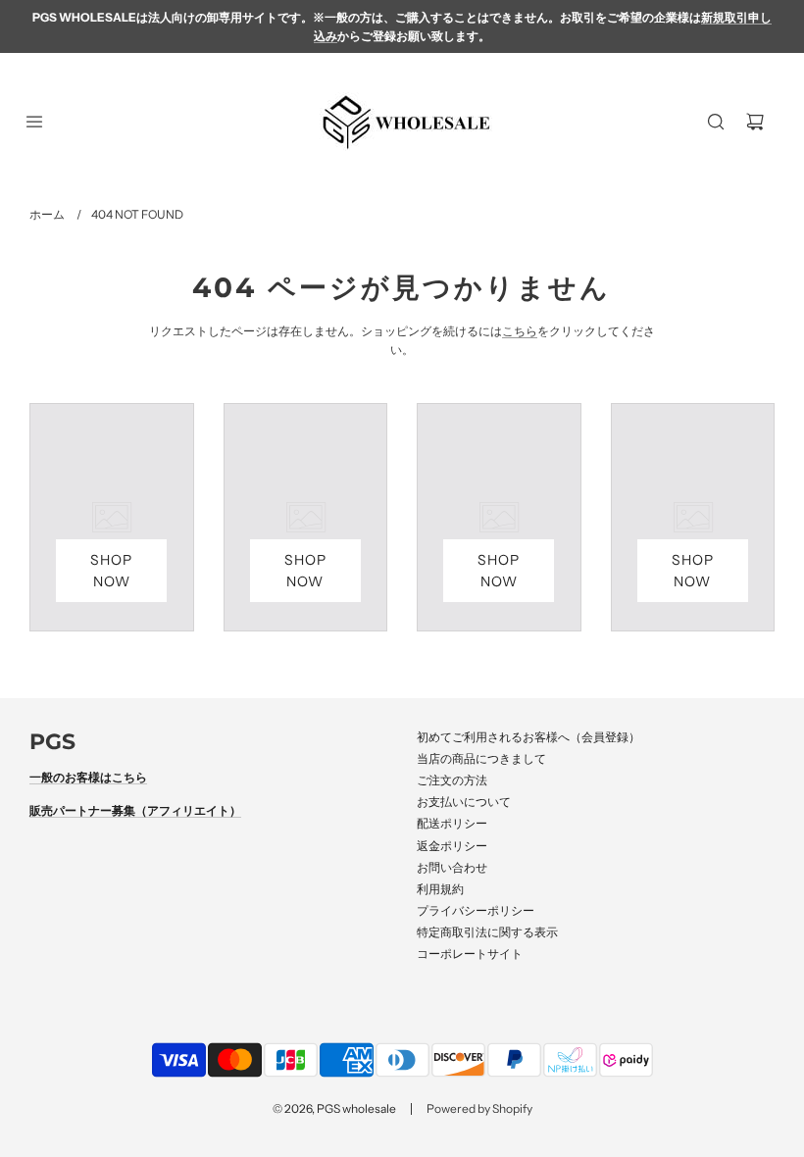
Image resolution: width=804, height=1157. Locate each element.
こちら (519, 331)
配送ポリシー (452, 823)
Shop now (111, 570)
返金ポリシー (452, 845)
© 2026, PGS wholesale (334, 1108)
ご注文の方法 (452, 780)
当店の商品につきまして (481, 758)
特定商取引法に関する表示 (487, 932)
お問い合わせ (452, 867)
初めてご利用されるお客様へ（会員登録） (528, 736)
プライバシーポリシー (475, 910)
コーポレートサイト (470, 953)
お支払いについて (464, 801)
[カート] (755, 121)
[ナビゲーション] (34, 121)
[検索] (715, 121)
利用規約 (440, 888)
